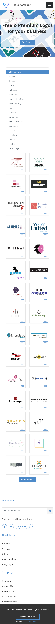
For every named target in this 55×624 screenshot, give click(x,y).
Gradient (12, 112)
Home (7, 543)
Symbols (12, 144)
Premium (13, 135)
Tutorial (7, 581)
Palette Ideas (10, 559)
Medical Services (16, 121)
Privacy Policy (10, 601)
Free (10, 108)
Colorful (12, 85)
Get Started (27, 42)
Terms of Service (11, 596)
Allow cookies (27, 616)
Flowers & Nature (16, 99)
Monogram (13, 126)
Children (12, 81)
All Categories (15, 72)
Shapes (12, 139)
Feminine (13, 94)
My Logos (8, 564)
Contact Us (9, 591)
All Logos (8, 549)
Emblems (13, 90)
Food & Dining (15, 103)
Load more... (27, 479)
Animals (12, 76)
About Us (8, 586)
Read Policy (34, 621)
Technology (14, 148)
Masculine (13, 117)
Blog (6, 554)
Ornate (12, 130)
